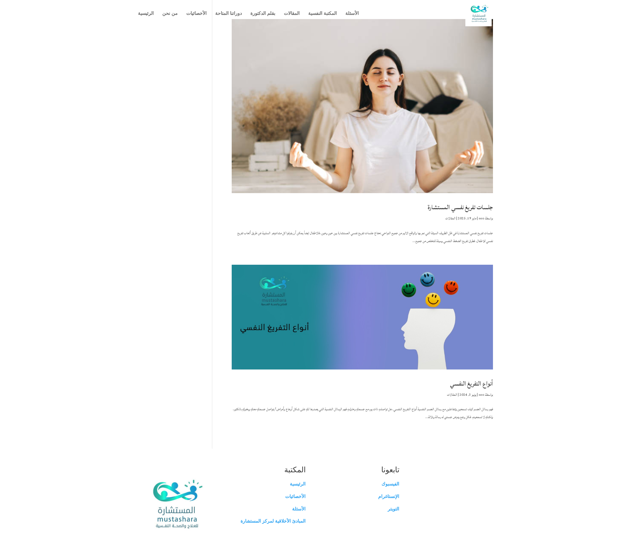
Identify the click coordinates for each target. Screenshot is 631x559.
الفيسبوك (390, 483)
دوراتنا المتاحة (228, 13)
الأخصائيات (196, 13)
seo (481, 218)
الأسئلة (352, 13)
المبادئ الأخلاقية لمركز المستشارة (273, 521)
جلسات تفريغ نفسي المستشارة (460, 207)
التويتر (393, 508)
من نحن (170, 13)
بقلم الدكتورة (262, 13)
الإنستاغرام (388, 496)
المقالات (292, 13)
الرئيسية (146, 13)
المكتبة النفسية (322, 13)
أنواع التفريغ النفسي (471, 383)
